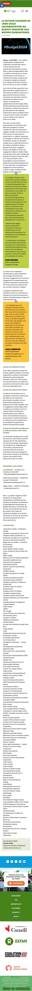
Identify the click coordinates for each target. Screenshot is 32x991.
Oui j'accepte (7, 988)
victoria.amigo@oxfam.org (12, 848)
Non (13, 988)
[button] (2, 6)
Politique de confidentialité (22, 988)
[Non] (30, 983)
